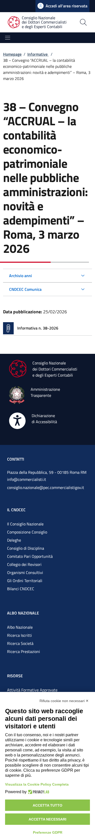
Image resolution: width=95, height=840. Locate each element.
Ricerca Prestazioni (23, 651)
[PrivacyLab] (38, 791)
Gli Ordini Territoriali (24, 581)
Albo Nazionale (20, 627)
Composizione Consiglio (27, 532)
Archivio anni (20, 276)
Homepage (12, 54)
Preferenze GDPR (47, 832)
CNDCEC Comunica (25, 289)
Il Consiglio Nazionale (25, 524)
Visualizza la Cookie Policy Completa (37, 784)
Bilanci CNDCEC (20, 589)
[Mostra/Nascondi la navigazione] (7, 37)
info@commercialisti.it (26, 479)
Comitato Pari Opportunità (30, 556)
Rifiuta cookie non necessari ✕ (64, 701)
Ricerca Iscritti (19, 635)
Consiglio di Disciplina (25, 548)
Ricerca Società (20, 643)
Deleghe (14, 540)
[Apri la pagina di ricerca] (83, 22)
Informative (38, 54)
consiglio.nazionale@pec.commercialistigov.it (45, 487)
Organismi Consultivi (25, 572)
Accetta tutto (47, 805)
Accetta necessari (47, 819)
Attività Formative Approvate (32, 690)
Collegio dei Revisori (24, 564)
